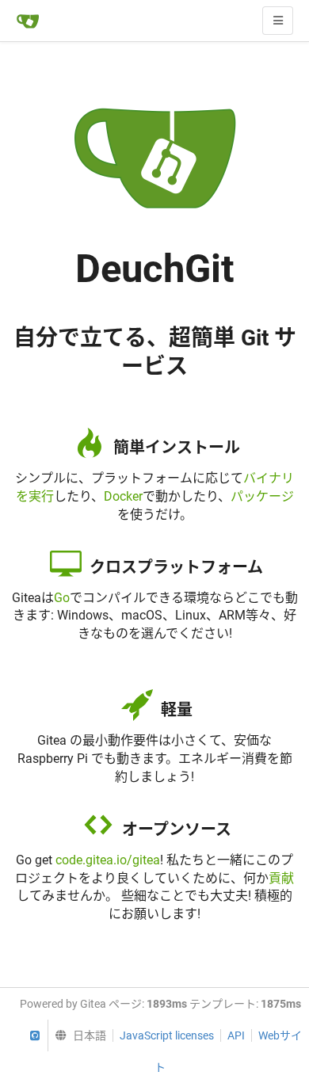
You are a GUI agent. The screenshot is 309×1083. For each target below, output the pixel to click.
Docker (123, 496)
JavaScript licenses (167, 1035)
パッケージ (262, 496)
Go (62, 597)
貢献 (281, 878)
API (236, 1035)
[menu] (77, 1035)
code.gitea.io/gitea (107, 860)
